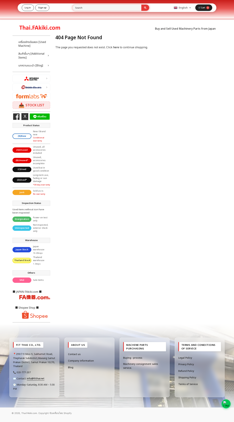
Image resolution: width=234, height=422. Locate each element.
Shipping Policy (187, 377)
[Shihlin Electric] (31, 87)
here (116, 47)
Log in (28, 7)
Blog (70, 367)
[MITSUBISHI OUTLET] (31, 78)
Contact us (74, 354)
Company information (81, 360)
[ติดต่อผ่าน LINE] (226, 403)
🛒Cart (203, 7)
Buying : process (132, 357)
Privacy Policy (186, 364)
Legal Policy (185, 357)
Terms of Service (188, 384)
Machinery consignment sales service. (140, 365)
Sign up (42, 7)
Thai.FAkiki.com (29, 413)
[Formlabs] (31, 96)
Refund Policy (186, 371)
